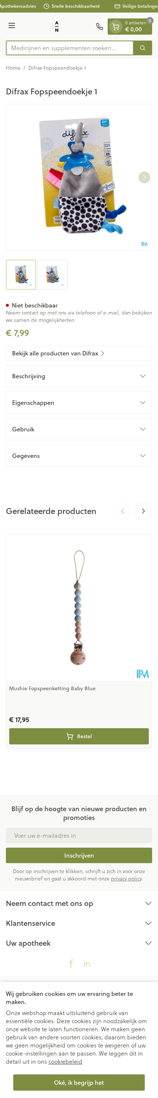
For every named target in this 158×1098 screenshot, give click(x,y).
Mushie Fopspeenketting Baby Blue (52, 688)
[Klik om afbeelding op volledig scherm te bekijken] (79, 177)
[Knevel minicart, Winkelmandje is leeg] (115, 26)
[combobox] (70, 48)
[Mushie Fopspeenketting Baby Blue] (79, 608)
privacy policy (126, 878)
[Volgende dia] (143, 511)
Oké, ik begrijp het (79, 1082)
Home (13, 68)
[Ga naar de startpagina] (57, 26)
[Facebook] (71, 963)
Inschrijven (79, 855)
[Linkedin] (86, 963)
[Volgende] (144, 177)
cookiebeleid (65, 1061)
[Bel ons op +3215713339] (99, 26)
